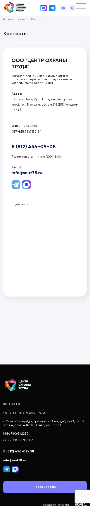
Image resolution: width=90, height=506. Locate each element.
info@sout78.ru (63, 7)
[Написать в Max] (43, 8)
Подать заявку (45, 487)
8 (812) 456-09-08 (72, 8)
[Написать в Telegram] (52, 8)
